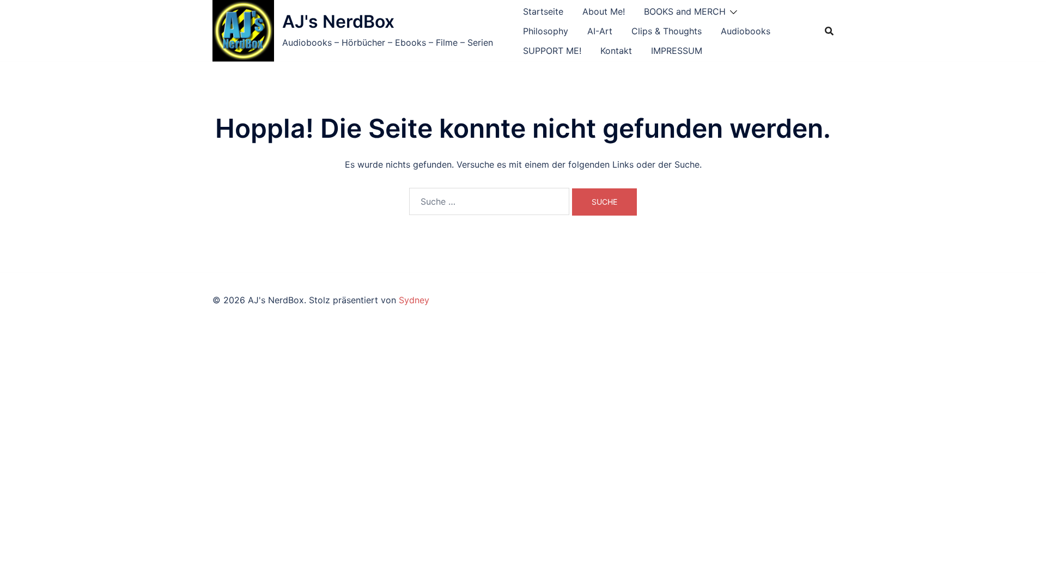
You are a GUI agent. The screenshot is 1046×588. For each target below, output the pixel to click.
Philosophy (545, 31)
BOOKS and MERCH (685, 11)
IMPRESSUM (676, 50)
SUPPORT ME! (552, 50)
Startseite (543, 11)
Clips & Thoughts (666, 31)
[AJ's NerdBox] (243, 31)
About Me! (603, 11)
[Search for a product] (829, 31)
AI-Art (599, 31)
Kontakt (616, 50)
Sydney (414, 300)
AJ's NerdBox (338, 21)
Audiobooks (745, 31)
